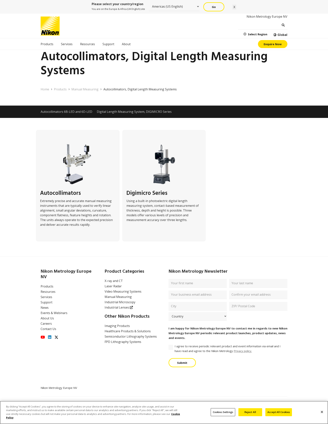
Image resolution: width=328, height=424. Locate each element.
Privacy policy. (243, 351)
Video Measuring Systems (123, 291)
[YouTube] (43, 337)
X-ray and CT (114, 281)
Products (47, 286)
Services (46, 297)
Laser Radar (113, 286)
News (45, 308)
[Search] (283, 25)
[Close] (322, 412)
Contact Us (48, 329)
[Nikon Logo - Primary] (50, 26)
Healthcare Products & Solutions (128, 331)
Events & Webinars (54, 313)
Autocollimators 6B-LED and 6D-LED (66, 112)
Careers (46, 323)
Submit (182, 363)
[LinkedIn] (49, 337)
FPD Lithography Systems (123, 342)
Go (214, 7)
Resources (48, 292)
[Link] (78, 185)
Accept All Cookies (278, 412)
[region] (164, 412)
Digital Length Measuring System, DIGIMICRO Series (134, 112)
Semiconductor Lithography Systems (131, 336)
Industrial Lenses (117, 307)
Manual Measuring (118, 297)
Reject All (250, 412)
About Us (47, 318)
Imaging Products (117, 326)
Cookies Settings (223, 412)
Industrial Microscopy (120, 302)
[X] (56, 337)
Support (46, 302)
